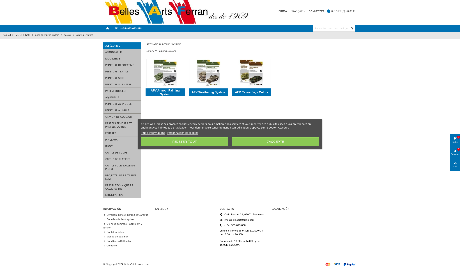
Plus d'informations (153, 132)
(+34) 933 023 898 (235, 225)
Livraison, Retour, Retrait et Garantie (127, 214)
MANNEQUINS (114, 195)
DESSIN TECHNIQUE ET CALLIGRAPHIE (119, 187)
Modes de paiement (118, 236)
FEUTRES (110, 133)
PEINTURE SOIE (114, 78)
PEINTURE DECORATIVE (119, 65)
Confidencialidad (116, 232)
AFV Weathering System (208, 92)
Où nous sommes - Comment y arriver (122, 225)
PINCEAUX (111, 139)
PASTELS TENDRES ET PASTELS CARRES (118, 125)
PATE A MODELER (115, 91)
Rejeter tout (184, 141)
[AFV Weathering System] (208, 73)
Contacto (112, 245)
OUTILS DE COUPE (116, 152)
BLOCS (109, 146)
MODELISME (112, 58)
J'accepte (275, 141)
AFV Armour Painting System (165, 92)
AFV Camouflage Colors (251, 92)
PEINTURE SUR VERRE (118, 84)
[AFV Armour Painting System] (165, 73)
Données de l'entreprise (120, 219)
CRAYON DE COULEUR (118, 116)
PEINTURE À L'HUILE (117, 110)
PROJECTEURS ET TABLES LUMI (120, 177)
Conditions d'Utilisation (119, 241)
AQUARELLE (112, 97)
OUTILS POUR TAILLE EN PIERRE (120, 167)
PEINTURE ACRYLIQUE (118, 104)
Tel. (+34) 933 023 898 (128, 28)
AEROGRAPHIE (113, 52)
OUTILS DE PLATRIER (117, 159)
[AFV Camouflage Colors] (251, 73)
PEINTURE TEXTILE (116, 71)
